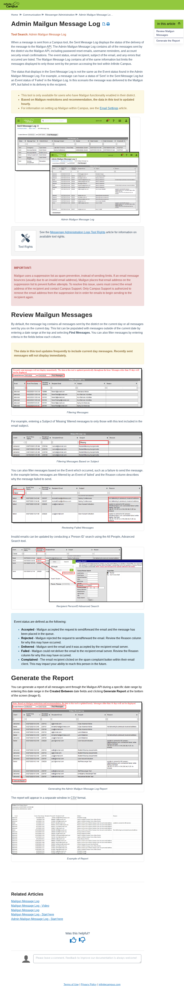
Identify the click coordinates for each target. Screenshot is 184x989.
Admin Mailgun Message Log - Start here (37, 918)
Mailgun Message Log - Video (30, 905)
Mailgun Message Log (25, 901)
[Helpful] (73, 941)
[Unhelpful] (82, 941)
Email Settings (109, 108)
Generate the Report (168, 40)
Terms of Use (71, 984)
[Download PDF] (104, 24)
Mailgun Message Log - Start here (32, 914)
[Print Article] (108, 24)
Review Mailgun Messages (165, 33)
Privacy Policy (88, 984)
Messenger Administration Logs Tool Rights (77, 232)
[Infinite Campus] (13, 3)
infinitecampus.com (110, 984)
